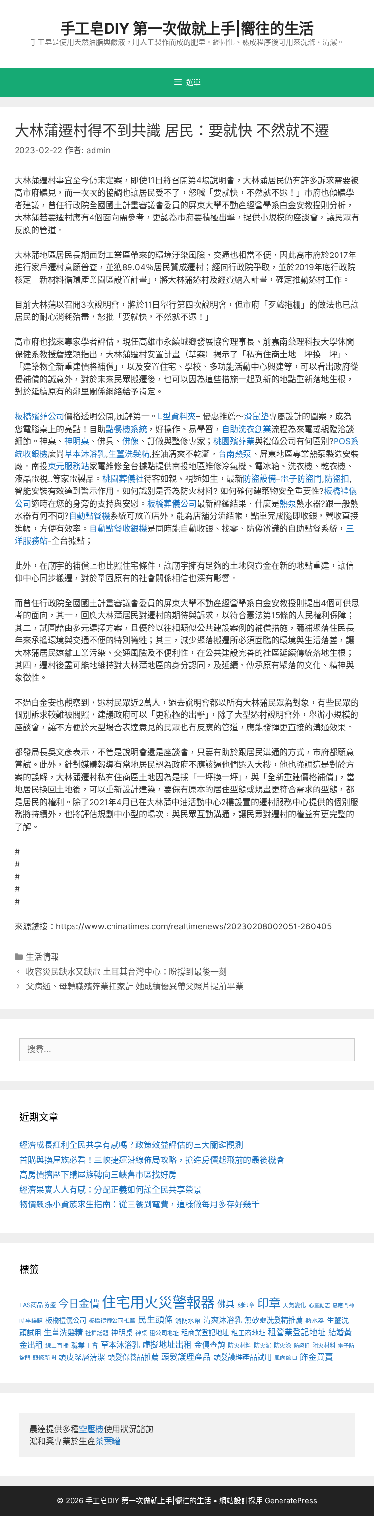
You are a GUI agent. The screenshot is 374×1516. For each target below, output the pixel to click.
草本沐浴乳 (85, 454)
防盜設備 (259, 479)
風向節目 (286, 1358)
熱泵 (288, 504)
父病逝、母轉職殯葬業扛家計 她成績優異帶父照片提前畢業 (134, 986)
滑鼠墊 (256, 416)
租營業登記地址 (297, 1332)
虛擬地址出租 (167, 1345)
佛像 (130, 441)
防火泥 (262, 1345)
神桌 (141, 1333)
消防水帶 (188, 1320)
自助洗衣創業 (246, 429)
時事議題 (31, 1321)
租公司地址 (164, 1333)
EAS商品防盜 (37, 1305)
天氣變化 (294, 1305)
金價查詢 (209, 1345)
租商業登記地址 (205, 1332)
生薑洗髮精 (129, 454)
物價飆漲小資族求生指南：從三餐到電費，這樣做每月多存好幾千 (139, 1204)
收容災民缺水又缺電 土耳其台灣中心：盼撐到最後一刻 (126, 972)
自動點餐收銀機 (118, 528)
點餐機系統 (126, 429)
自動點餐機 (89, 516)
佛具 (226, 1304)
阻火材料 (324, 1345)
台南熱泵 (234, 454)
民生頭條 (155, 1320)
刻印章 (246, 1305)
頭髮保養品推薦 (133, 1357)
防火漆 (282, 1345)
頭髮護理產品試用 (242, 1357)
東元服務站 (68, 466)
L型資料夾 (177, 416)
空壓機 (91, 1429)
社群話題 (97, 1333)
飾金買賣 (316, 1357)
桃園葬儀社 (123, 479)
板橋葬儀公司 (172, 504)
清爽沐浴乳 (222, 1320)
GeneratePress (291, 1500)
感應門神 (343, 1305)
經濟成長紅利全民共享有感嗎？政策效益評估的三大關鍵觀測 (131, 1145)
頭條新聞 (44, 1357)
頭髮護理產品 (186, 1357)
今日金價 (78, 1303)
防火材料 (239, 1345)
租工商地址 (248, 1333)
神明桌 (76, 441)
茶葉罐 (107, 1441)
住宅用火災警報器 (158, 1302)
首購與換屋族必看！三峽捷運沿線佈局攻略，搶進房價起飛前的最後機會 (151, 1160)
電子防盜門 (301, 479)
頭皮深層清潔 (81, 1357)
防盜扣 (336, 479)
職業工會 (84, 1345)
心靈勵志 (319, 1305)
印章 (268, 1303)
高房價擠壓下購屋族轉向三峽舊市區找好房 (98, 1175)
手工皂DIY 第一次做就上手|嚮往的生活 (187, 28)
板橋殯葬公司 (39, 416)
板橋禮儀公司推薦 (112, 1320)
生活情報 (42, 957)
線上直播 (57, 1345)
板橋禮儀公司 (65, 1320)
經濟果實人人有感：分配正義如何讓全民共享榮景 (110, 1190)
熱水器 (314, 1320)
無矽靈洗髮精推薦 (273, 1320)
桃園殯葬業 (234, 441)
